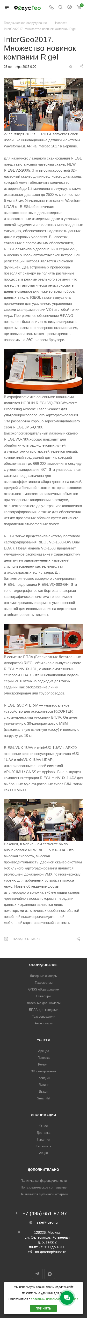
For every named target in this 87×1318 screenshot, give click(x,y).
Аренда (43, 1051)
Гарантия (43, 1139)
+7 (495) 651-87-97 (44, 1213)
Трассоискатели (43, 1016)
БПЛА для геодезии (43, 1010)
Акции (43, 1153)
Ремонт (43, 1064)
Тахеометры (43, 982)
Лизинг (44, 1085)
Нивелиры (43, 996)
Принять (43, 1308)
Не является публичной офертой (44, 1194)
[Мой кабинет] (69, 8)
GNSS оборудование (43, 989)
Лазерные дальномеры (43, 1003)
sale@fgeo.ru (47, 1222)
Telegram (37, 1274)
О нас (43, 1126)
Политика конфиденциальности (44, 1180)
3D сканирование (43, 1071)
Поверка (43, 1057)
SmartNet (43, 1098)
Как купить (43, 1146)
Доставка (43, 1133)
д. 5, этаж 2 (47, 1242)
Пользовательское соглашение (43, 1187)
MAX (49, 1274)
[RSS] (70, 66)
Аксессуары (43, 1023)
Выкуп (43, 1091)
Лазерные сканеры (43, 976)
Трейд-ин (43, 1078)
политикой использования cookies (54, 1299)
